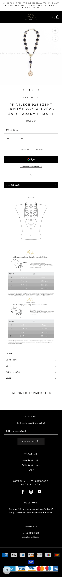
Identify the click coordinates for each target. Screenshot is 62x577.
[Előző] (23, 90)
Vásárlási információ (31, 460)
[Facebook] (22, 492)
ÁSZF (31, 470)
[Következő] (38, 90)
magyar (29, 526)
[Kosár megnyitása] (57, 16)
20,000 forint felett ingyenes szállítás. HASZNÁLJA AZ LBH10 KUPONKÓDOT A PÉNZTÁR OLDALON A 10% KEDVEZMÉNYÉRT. (31, 5)
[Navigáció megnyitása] (4, 17)
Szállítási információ (31, 465)
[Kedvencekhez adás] (31, 175)
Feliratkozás (31, 441)
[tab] (31, 185)
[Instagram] (31, 492)
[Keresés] (53, 17)
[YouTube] (39, 492)
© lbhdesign (31, 533)
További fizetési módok (31, 166)
